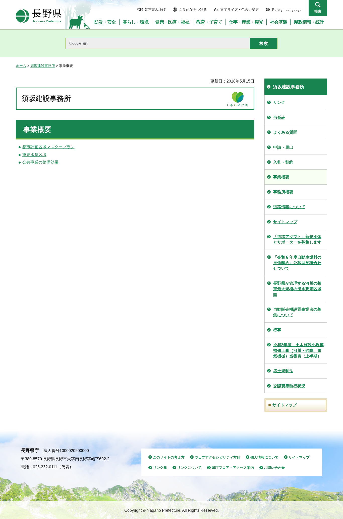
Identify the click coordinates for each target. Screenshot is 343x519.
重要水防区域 (34, 155)
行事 (277, 330)
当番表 (279, 117)
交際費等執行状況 (289, 386)
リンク (279, 102)
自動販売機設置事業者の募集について (297, 312)
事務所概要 (283, 192)
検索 (317, 11)
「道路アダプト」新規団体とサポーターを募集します (297, 239)
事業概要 (281, 177)
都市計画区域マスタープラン (48, 147)
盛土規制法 (283, 371)
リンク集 (160, 468)
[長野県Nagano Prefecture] (39, 16)
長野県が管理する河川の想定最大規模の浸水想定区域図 (297, 289)
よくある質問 (285, 132)
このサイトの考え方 (169, 457)
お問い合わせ (274, 468)
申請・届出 (283, 147)
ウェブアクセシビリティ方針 (217, 457)
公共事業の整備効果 (40, 162)
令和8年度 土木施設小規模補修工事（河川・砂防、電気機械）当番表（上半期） (298, 350)
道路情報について (289, 207)
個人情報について (264, 457)
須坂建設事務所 (42, 66)
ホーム (21, 66)
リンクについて (189, 468)
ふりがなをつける (193, 10)
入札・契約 (283, 162)
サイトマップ (285, 222)
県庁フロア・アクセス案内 (233, 468)
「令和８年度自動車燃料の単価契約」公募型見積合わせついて (297, 263)
